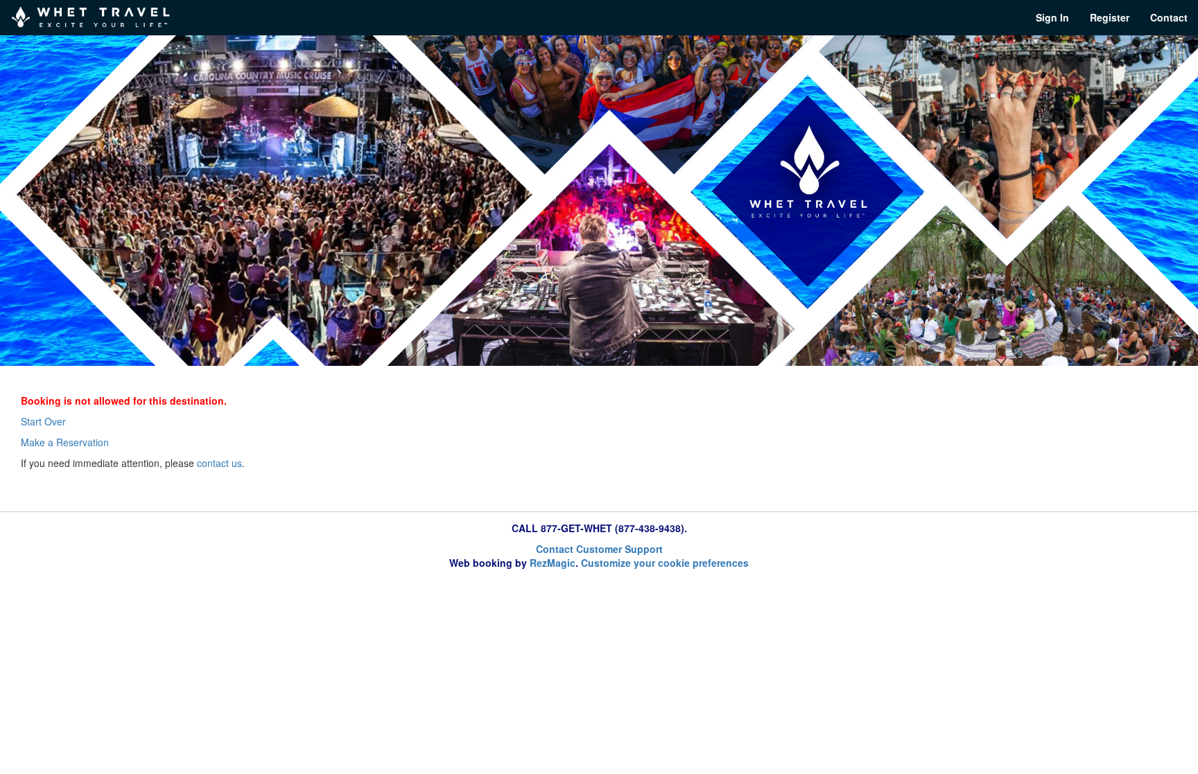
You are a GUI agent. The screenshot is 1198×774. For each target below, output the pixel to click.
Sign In (1052, 17)
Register (1109, 17)
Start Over (43, 421)
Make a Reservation (65, 442)
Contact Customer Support (599, 549)
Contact (1169, 17)
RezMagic (552, 563)
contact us (219, 463)
